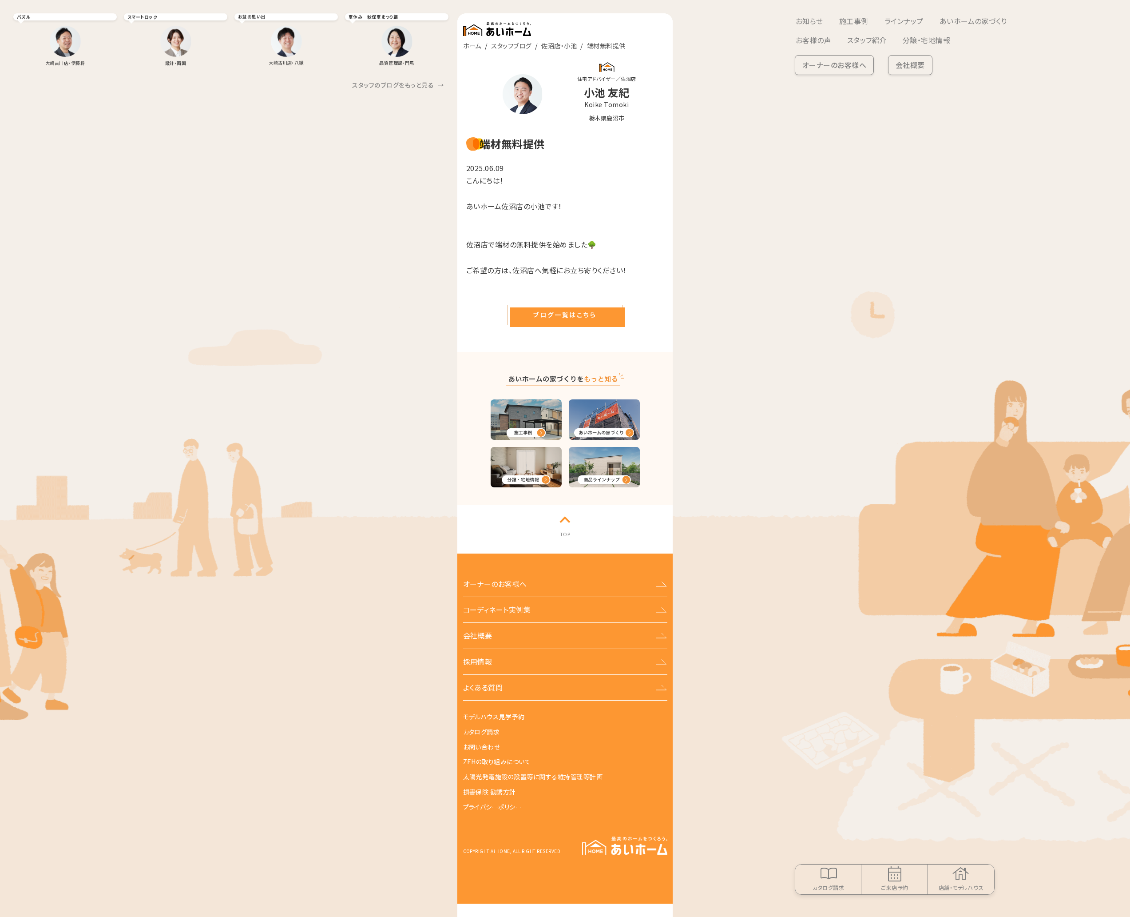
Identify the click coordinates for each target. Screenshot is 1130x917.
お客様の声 (813, 40)
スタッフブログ (511, 45)
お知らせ (809, 21)
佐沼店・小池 (559, 45)
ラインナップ (904, 21)
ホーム (472, 45)
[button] (565, 315)
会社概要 (910, 65)
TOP (565, 534)
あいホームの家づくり (973, 21)
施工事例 (853, 21)
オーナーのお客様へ (834, 65)
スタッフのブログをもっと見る (398, 84)
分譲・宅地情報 (926, 40)
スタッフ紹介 (867, 40)
